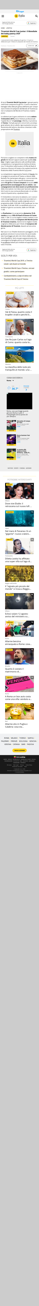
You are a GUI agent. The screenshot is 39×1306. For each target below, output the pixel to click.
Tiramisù (16, 129)
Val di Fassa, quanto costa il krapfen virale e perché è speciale (18, 314)
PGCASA (34, 759)
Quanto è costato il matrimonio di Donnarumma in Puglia (16, 671)
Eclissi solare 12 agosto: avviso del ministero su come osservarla (16, 616)
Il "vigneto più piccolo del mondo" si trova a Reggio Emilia (17, 589)
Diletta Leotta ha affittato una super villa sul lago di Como (17, 561)
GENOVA (32, 741)
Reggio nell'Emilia (11, 583)
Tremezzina (9, 337)
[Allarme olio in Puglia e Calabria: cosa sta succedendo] (19, 711)
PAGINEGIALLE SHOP (26, 759)
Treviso (12, 36)
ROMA (6, 738)
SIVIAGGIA (25, 761)
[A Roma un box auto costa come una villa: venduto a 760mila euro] (19, 684)
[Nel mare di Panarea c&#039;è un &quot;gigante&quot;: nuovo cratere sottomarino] (19, 518)
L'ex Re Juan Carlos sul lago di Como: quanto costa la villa (18, 342)
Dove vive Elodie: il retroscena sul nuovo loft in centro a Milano (18, 506)
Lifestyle (4, 36)
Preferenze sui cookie (17, 766)
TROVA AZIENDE (19, 750)
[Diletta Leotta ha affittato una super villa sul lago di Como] (19, 546)
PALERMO (5, 741)
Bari (6, 721)
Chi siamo (9, 765)
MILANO (14, 738)
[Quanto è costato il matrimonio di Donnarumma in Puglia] (19, 656)
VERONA (7, 744)
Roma (7, 638)
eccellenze (6, 242)
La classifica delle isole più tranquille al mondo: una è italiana (18, 370)
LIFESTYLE (9, 28)
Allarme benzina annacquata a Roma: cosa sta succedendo (17, 644)
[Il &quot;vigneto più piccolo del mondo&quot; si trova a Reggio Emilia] (19, 573)
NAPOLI (31, 738)
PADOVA (30, 744)
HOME (3, 28)
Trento (7, 309)
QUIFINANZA (32, 761)
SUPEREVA (23, 762)
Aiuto (25, 766)
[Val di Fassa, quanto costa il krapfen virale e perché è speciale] (19, 299)
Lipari (7, 528)
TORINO (22, 738)
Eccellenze (10, 293)
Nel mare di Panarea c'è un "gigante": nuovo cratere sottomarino (18, 534)
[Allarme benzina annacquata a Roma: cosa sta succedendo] (19, 629)
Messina (8, 364)
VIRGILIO (10, 759)
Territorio (10, 348)
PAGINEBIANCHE (8, 761)
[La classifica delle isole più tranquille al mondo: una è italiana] (19, 354)
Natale (32, 174)
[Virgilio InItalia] (19, 16)
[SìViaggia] (20, 11)
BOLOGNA (23, 741)
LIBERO (5, 759)
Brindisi (7, 666)
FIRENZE (14, 741)
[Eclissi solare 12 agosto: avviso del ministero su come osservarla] (19, 601)
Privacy (22, 765)
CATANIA (16, 744)
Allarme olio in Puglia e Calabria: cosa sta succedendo (16, 726)
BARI (23, 744)
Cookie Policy (29, 765)
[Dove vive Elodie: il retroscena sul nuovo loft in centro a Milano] (19, 491)
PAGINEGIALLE (16, 759)
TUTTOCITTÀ (16, 761)
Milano (7, 501)
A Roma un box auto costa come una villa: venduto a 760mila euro (18, 699)
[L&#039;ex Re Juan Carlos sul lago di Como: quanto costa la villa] (19, 327)
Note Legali (16, 765)
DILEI (21, 761)
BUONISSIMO (16, 762)
